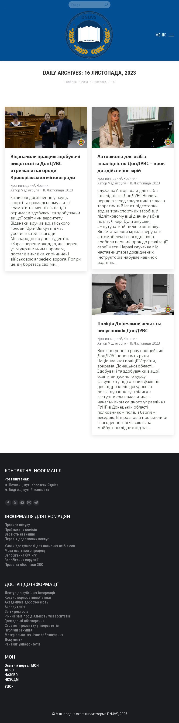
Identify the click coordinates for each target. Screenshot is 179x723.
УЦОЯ (9, 686)
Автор (24, 190)
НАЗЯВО (11, 675)
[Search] (106, 4)
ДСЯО (9, 670)
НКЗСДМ (12, 679)
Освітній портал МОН (22, 665)
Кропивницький (22, 185)
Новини (42, 185)
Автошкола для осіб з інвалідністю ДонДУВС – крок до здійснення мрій (131, 163)
